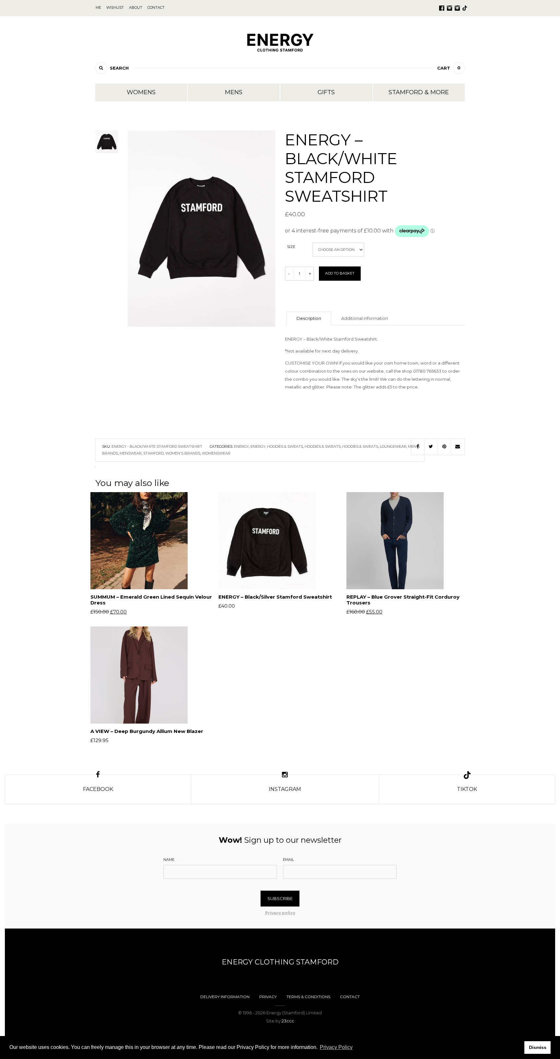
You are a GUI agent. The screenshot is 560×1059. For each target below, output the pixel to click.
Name (168, 859)
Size (291, 247)
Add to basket (340, 273)
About (135, 7)
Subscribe (280, 898)
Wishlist (115, 7)
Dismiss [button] (537, 1047)
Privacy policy (280, 912)
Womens (141, 92)
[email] (457, 447)
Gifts (326, 92)
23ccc (288, 1020)
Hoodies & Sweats (285, 446)
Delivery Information (225, 996)
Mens (233, 92)
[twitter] (431, 447)
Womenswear (216, 453)
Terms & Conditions (308, 996)
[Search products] (101, 68)
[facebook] (417, 447)
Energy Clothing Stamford (280, 962)
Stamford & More (419, 92)
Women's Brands (182, 453)
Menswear (131, 453)
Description (309, 318)
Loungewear (393, 446)
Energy (241, 446)
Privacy (268, 996)
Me (98, 7)
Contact (350, 996)
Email (288, 859)
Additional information (364, 318)
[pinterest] (444, 447)
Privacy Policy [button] (336, 1047)
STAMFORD (153, 453)
